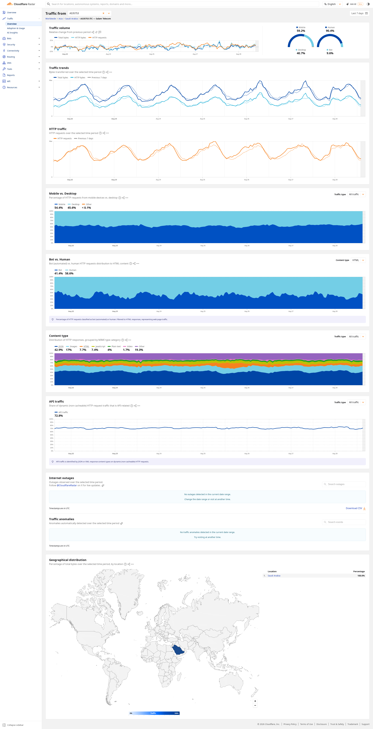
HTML (86, 346)
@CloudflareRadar (67, 485)
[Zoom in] (255, 701)
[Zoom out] (255, 705)
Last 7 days (360, 14)
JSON (61, 346)
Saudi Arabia (274, 575)
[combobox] (184, 4)
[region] (154, 639)
